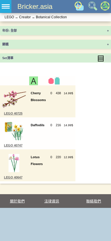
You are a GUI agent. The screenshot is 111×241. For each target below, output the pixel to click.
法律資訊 (51, 201)
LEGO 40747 (13, 145)
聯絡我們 (93, 201)
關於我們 (17, 201)
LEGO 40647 (13, 177)
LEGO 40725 (13, 113)
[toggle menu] (5, 6)
